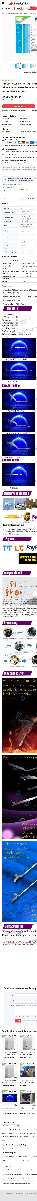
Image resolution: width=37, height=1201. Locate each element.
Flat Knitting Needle (28, 1179)
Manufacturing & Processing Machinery (17, 13)
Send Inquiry (18, 106)
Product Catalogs (28, 1126)
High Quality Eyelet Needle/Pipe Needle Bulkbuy (17, 1183)
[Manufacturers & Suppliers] (18, 3)
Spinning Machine (8, 1156)
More (3, 1187)
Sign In (5, 190)
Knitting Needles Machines (11, 1179)
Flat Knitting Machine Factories (12, 1174)
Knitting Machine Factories (11, 1170)
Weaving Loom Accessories (11, 1161)
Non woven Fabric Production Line (12, 1130)
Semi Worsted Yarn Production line (10, 1136)
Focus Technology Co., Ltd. (24, 1193)
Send (18, 1021)
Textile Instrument (23, 1156)
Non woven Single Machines (10, 1133)
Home (3, 13)
